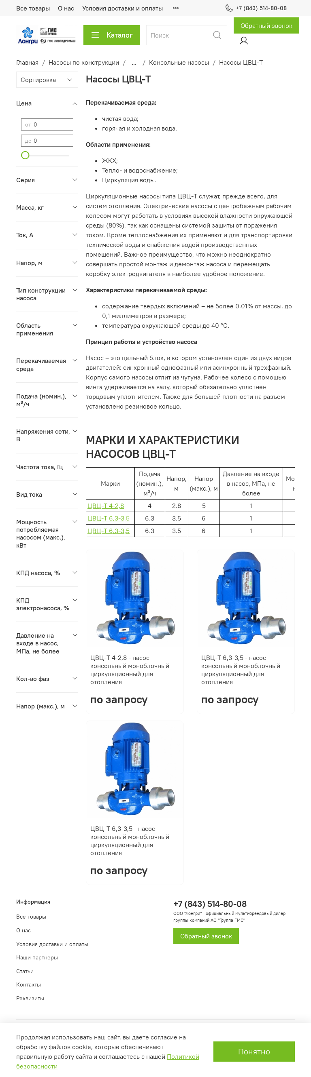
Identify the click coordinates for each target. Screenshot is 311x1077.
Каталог (120, 35)
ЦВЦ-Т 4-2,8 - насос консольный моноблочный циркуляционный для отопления (129, 669)
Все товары (33, 8)
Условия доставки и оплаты (122, 8)
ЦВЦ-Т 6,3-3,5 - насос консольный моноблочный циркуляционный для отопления (240, 669)
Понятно (254, 1051)
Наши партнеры (37, 957)
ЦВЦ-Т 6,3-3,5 (108, 518)
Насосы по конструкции (84, 62)
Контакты (28, 984)
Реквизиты (30, 998)
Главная (27, 62)
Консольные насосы (179, 62)
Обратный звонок (266, 25)
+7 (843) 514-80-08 (261, 8)
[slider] (25, 155)
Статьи (25, 971)
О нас (66, 8)
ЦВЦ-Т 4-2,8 (105, 506)
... (134, 62)
